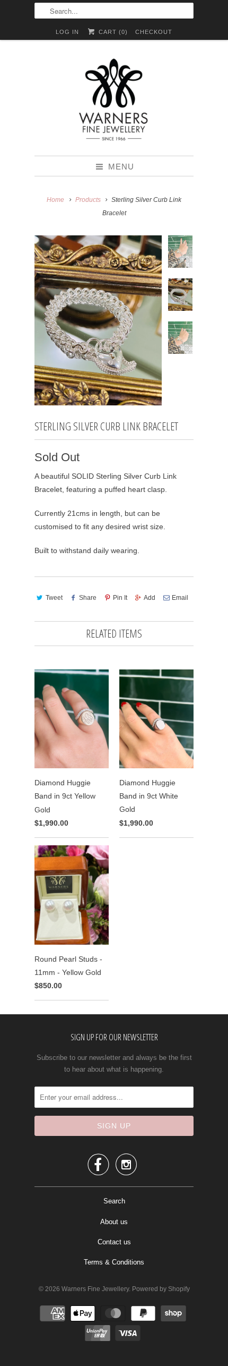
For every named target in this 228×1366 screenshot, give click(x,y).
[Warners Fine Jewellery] (114, 102)
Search (114, 1201)
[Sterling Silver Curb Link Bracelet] (98, 320)
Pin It (120, 597)
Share (88, 597)
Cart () (112, 32)
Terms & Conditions (114, 1262)
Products (88, 199)
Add (149, 597)
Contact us (114, 1242)
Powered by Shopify (161, 1289)
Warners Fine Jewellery (95, 1289)
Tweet (54, 597)
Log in (67, 32)
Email (180, 597)
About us (114, 1222)
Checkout (153, 32)
